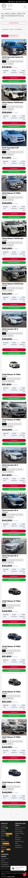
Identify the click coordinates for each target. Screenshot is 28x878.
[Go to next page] (17, 814)
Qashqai (4, 826)
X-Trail (3, 828)
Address (12, 1)
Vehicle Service (20, 828)
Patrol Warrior (5, 845)
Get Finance (14, 77)
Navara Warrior (3, 848)
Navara (3, 835)
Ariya (2, 839)
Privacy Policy (5, 866)
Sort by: (12, 29)
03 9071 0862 (22, 1)
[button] (25, 6)
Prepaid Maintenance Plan (19, 841)
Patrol (3, 830)
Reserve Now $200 (14, 81)
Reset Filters (5, 35)
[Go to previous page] (11, 814)
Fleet (2, 860)
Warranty (18, 837)
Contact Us (5, 858)
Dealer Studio (11, 876)
